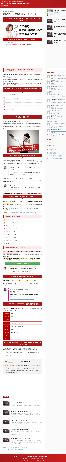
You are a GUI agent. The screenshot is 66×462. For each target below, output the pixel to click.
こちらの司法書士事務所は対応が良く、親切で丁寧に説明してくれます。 (25, 212)
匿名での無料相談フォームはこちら (22, 263)
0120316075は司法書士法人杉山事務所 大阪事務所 (60, 35)
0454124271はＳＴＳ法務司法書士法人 (20, 429)
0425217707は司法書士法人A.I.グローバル (21, 411)
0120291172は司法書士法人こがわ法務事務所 (17, 447)
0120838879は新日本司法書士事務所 (54, 158)
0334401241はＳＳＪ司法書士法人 (19, 420)
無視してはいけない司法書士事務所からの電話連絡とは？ (33, 456)
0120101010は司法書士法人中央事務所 (55, 156)
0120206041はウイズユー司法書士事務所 (21, 438)
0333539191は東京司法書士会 (53, 153)
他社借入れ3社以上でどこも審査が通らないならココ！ (22, 299)
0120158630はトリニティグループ (54, 152)
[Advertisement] (22, 57)
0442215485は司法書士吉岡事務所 (19, 402)
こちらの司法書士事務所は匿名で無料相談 (19, 172)
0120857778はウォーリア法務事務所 (15, 449)
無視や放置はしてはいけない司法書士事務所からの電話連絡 (33, 458)
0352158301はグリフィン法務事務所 (54, 155)
